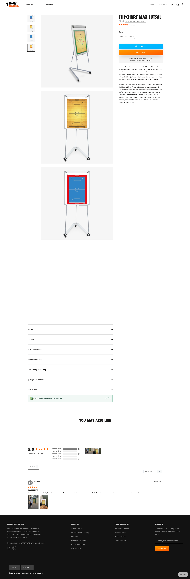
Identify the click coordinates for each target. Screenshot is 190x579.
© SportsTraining (14, 573)
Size (32, 339)
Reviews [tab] (32, 466)
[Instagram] (14, 547)
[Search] (177, 4)
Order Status (76, 528)
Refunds (33, 389)
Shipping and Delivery (80, 532)
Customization (36, 349)
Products (29, 4)
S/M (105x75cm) (126, 36)
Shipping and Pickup (38, 369)
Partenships (76, 548)
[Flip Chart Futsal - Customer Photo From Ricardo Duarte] (89, 451)
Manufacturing (36, 359)
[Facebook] (9, 547)
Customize (142, 46)
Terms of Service (122, 528)
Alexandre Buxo (37, 573)
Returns (74, 536)
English (162, 5)
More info (108, 398)
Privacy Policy (120, 536)
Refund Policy (121, 532)
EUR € (152, 5)
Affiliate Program (78, 544)
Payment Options (37, 379)
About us (49, 4)
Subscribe (162, 548)
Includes (33, 329)
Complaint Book (122, 540)
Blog (39, 4)
